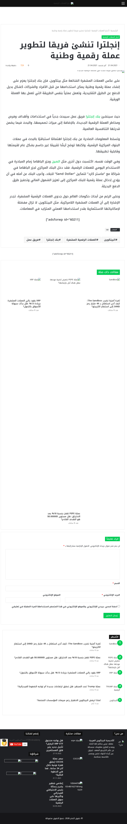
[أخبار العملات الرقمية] (63, 3)
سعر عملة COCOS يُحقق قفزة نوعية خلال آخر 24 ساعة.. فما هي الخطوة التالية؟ (54, 767)
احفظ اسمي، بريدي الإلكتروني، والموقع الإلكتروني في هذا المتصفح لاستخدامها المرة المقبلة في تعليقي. (64, 607)
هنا (107, 229)
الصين (56, 161)
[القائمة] (123, 4)
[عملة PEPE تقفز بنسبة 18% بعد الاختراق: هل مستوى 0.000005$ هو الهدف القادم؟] (62, 394)
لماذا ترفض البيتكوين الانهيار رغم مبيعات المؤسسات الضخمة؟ (69, 700)
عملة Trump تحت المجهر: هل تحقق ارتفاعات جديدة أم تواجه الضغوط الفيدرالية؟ (59, 686)
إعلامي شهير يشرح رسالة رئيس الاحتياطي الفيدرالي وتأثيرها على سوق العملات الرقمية (54, 793)
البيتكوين (110, 239)
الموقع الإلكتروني (51, 595)
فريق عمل (32, 239)
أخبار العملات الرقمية (100, 31)
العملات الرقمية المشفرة (81, 239)
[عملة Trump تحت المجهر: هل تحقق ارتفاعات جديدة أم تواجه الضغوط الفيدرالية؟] (111, 691)
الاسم (116, 583)
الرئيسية (114, 31)
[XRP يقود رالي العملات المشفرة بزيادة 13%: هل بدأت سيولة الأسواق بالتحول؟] (23, 288)
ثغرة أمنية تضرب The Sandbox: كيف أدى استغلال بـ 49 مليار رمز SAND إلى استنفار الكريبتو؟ (103, 304)
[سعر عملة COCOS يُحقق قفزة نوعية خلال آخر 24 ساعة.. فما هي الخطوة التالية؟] (73, 763)
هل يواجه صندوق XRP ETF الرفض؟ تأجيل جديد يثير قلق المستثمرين (54, 745)
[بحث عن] (3, 4)
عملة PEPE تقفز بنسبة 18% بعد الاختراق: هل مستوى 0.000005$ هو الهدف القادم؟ (63, 516)
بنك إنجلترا (93, 116)
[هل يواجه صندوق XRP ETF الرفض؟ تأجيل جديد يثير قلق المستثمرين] (73, 745)
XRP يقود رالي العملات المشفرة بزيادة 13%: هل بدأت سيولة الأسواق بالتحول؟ (24, 304)
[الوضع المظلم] (9, 4)
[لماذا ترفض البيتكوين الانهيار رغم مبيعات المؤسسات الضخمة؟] (111, 704)
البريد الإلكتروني (111, 595)
